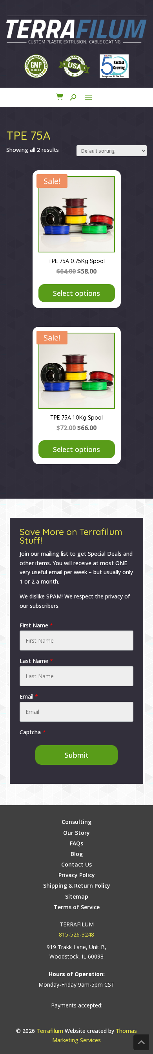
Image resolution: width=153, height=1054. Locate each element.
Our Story (76, 832)
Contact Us (76, 864)
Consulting (76, 821)
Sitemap (76, 896)
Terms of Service (77, 907)
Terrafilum (49, 1030)
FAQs (76, 843)
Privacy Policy (76, 875)
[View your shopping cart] (59, 97)
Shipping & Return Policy (76, 885)
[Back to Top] (141, 1042)
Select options (76, 293)
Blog (77, 854)
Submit (77, 755)
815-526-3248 (76, 934)
